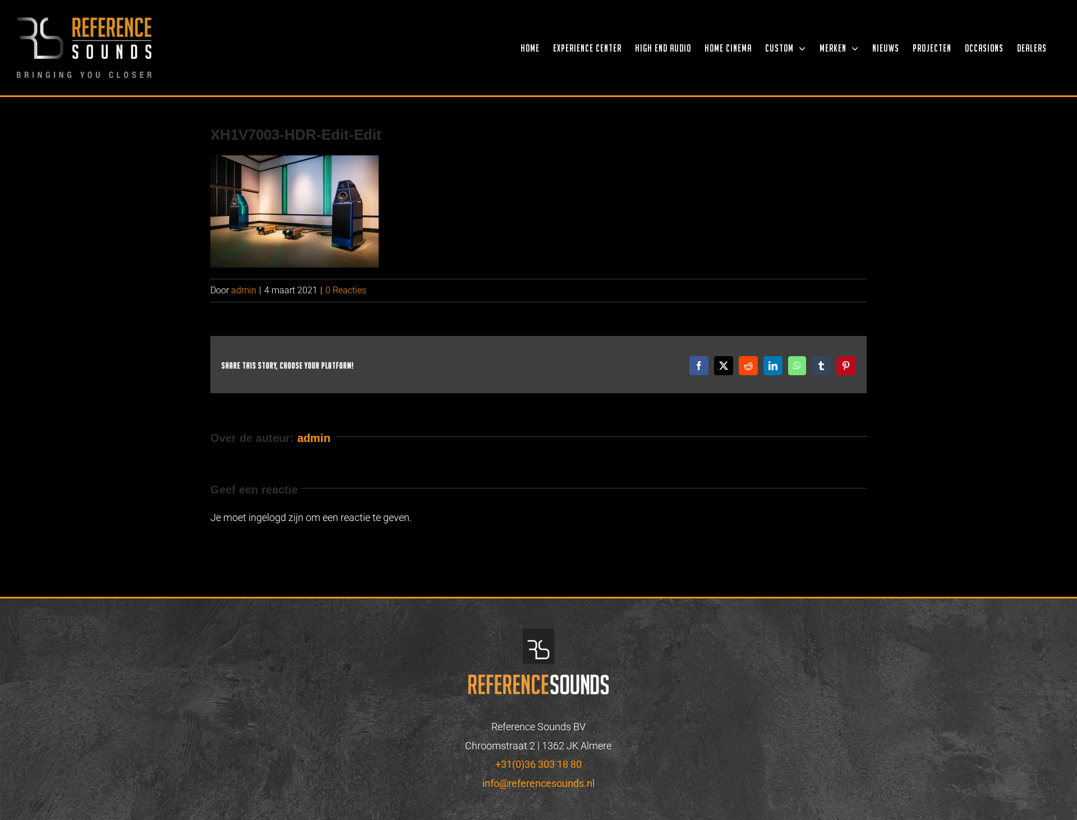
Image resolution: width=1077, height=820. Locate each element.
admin (243, 290)
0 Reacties (345, 290)
